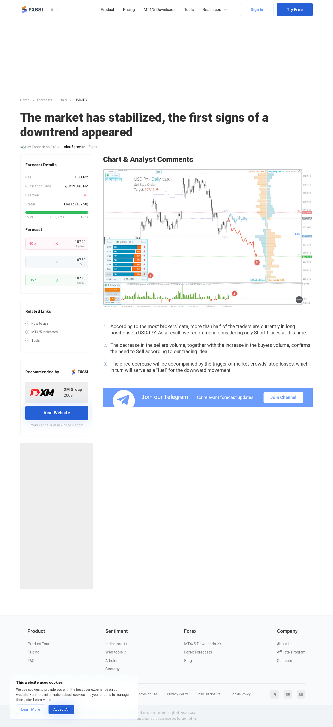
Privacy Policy (177, 694)
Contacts (284, 660)
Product (107, 9)
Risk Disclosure (209, 694)
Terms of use (147, 694)
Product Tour (38, 644)
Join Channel (283, 397)
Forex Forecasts (198, 652)
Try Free (295, 9)
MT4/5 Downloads (160, 9)
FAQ (31, 660)
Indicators (116, 644)
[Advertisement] (166, 56)
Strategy (112, 669)
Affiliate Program (291, 652)
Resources (212, 9)
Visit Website (57, 412)
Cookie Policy (240, 694)
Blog (188, 660)
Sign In (257, 9)
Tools (189, 9)
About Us (285, 644)
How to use (40, 323)
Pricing (129, 9)
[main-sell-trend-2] (208, 239)
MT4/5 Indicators (44, 332)
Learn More (30, 709)
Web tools (115, 652)
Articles (111, 660)
